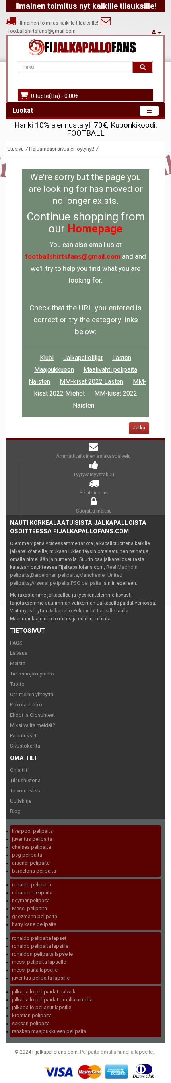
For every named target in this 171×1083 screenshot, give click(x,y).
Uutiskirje (20, 801)
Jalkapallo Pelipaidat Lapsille (81, 611)
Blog (15, 811)
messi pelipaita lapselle (39, 962)
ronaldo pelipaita (31, 885)
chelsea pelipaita (31, 847)
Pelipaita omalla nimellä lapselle (116, 1052)
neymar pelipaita (31, 900)
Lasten (121, 358)
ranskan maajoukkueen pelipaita (49, 1031)
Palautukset (23, 736)
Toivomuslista (26, 791)
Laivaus (18, 653)
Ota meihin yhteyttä (31, 694)
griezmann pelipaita (34, 916)
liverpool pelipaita (32, 831)
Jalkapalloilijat (83, 358)
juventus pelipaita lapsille (41, 978)
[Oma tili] (156, 32)
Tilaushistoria (25, 780)
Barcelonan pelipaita (54, 575)
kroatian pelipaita (32, 1015)
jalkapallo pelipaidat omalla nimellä (52, 1000)
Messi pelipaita (29, 908)
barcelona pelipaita (34, 871)
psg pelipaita (27, 855)
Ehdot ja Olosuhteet (32, 715)
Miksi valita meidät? (32, 725)
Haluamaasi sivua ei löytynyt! (61, 149)
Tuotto (17, 684)
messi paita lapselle (35, 970)
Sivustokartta (25, 746)
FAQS (16, 643)
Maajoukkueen (54, 369)
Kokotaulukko (26, 705)
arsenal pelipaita (31, 863)
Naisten (39, 381)
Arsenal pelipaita (50, 583)
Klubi (47, 358)
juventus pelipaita (32, 839)
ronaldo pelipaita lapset (39, 938)
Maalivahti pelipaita (110, 369)
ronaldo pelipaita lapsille (40, 946)
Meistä (17, 663)
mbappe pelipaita (32, 892)
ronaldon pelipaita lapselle (42, 954)
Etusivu (16, 149)
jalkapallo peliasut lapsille (41, 1007)
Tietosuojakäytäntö (32, 674)
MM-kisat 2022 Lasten (91, 381)
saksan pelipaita (31, 1023)
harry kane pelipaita (34, 924)
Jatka (139, 428)
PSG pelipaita (86, 583)
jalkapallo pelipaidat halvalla (44, 992)
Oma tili (18, 770)
